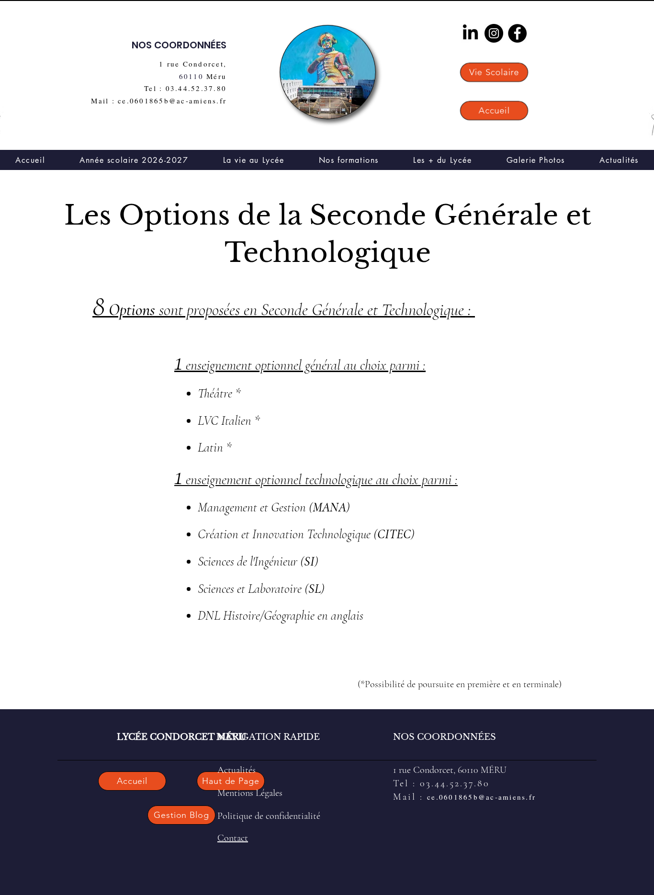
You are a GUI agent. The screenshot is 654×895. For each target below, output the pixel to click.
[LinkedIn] (470, 33)
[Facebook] (517, 33)
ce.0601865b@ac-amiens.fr (481, 797)
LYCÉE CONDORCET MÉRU (182, 737)
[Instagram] (494, 33)
